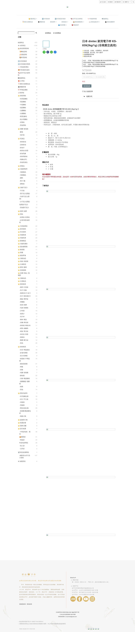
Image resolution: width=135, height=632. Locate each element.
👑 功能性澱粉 (22, 244)
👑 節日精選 (22, 428)
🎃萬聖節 (22, 437)
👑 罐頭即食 (22, 255)
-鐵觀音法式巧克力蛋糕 (24, 456)
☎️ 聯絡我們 (75, 25)
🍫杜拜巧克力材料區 (76, 19)
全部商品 (48, 33)
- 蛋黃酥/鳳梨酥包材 (25, 412)
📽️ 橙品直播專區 (23, 452)
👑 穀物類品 (22, 241)
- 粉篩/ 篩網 (23, 305)
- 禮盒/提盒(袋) (24, 408)
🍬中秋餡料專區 (92, 19)
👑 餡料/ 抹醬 (22, 211)
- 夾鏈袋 (22, 405)
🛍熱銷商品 (105, 19)
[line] (44, 52)
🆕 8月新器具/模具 (60, 19)
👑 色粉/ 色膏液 (23, 261)
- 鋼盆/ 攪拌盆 (23, 299)
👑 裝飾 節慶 (22, 426)
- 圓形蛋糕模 (23, 364)
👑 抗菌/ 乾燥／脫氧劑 (24, 274)
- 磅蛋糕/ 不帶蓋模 (24, 360)
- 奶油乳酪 (22, 153)
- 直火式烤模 (23, 356)
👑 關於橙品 (32, 19)
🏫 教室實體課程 (78, 22)
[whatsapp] (51, 52)
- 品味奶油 (22, 145)
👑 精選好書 (22, 423)
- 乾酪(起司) (23, 159)
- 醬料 (21, 178)
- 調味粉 (22, 184)
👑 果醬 (20, 252)
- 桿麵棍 (22, 302)
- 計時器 (22, 311)
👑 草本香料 (22, 232)
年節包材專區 (23, 443)
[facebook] (47, 52)
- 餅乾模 (22, 375)
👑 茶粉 (20, 214)
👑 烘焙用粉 (22, 95)
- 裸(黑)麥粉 (23, 116)
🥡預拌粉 (21, 93)
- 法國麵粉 (22, 110)
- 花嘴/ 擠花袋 (23, 322)
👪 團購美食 (41, 22)
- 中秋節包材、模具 (24, 433)
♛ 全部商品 (21, 45)
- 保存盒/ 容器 (23, 334)
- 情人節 (22, 446)
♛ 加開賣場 (21, 461)
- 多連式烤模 (23, 353)
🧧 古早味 (21, 81)
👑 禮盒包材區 (22, 393)
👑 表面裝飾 (22, 270)
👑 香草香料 (22, 229)
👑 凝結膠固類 (22, 246)
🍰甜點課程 (23, 54)
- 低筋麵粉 (22, 107)
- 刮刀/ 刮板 (23, 290)
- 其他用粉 (22, 125)
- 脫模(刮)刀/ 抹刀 (25, 293)
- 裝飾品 (22, 337)
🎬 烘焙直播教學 (110, 22)
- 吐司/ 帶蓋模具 (24, 350)
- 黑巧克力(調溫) (24, 193)
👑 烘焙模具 (22, 347)
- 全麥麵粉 (22, 113)
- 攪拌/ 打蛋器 (23, 287)
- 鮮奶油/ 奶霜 (23, 150)
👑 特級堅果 (22, 235)
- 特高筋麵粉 (23, 99)
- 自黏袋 (22, 402)
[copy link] (55, 52)
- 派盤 (21, 370)
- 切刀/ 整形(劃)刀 (25, 296)
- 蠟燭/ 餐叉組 (23, 340)
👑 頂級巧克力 (22, 187)
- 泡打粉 (22, 135)
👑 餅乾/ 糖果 (22, 267)
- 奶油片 (22, 147)
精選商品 (21, 42)
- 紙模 (21, 386)
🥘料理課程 (23, 57)
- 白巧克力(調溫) (24, 201)
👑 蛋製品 (21, 166)
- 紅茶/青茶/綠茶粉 (24, 221)
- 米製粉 (22, 122)
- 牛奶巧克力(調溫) (24, 197)
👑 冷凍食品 (22, 281)
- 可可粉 (22, 190)
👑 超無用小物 (22, 420)
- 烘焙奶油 (22, 142)
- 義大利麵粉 (23, 119)
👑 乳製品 (21, 138)
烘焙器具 (64, 22)
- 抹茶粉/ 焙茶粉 (24, 217)
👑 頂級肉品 (22, 278)
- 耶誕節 (22, 440)
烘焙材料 (53, 22)
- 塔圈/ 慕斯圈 (23, 372)
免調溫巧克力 (23, 204)
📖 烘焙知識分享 (94, 22)
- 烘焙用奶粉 (23, 156)
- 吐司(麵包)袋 (23, 396)
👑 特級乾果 (22, 238)
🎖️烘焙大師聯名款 (27, 22)
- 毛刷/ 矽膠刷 (23, 308)
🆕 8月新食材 (46, 19)
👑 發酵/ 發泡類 (23, 129)
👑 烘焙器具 (22, 284)
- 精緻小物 (22, 416)
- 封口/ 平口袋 (23, 399)
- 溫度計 (22, 314)
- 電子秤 (22, 316)
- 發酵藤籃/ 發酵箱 (24, 382)
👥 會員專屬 (62, 25)
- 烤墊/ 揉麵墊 (23, 328)
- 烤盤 (21, 367)
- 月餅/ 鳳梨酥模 (24, 378)
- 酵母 (21, 132)
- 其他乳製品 (23, 162)
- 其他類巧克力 (24, 207)
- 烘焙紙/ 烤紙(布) (25, 325)
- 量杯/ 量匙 (23, 319)
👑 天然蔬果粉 (22, 226)
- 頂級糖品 (22, 172)
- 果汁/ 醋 (22, 181)
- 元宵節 (22, 449)
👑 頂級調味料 (22, 169)
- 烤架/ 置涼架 (23, 331)
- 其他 (21, 343)
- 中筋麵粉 (22, 104)
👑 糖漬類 (21, 249)
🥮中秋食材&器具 (24, 70)
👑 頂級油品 (22, 258)
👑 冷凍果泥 (22, 264)
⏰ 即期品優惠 (22, 90)
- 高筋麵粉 (22, 102)
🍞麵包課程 (23, 51)
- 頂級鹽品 (22, 175)
